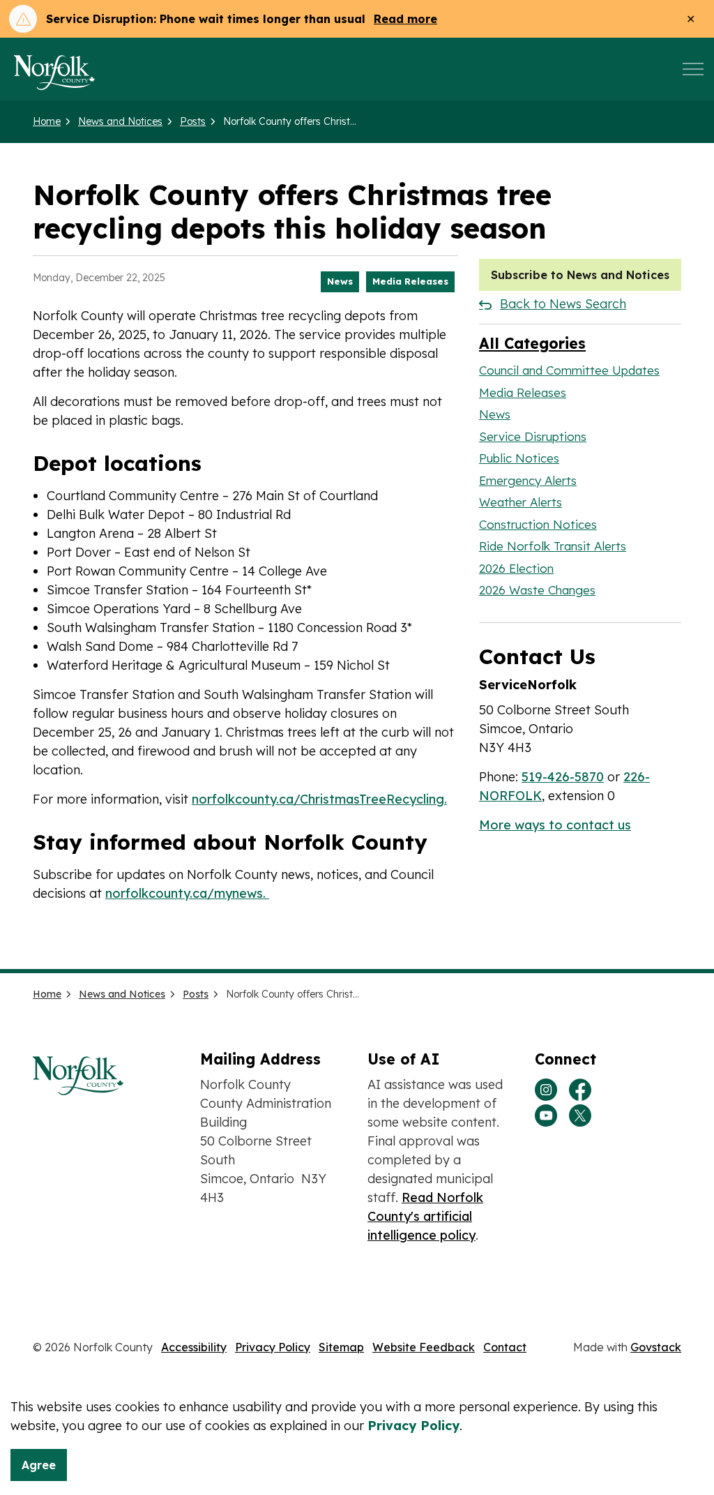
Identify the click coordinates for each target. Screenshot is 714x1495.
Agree (39, 1465)
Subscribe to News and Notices (580, 275)
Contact (504, 1347)
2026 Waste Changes (537, 590)
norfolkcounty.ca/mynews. (187, 893)
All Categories (532, 343)
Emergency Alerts (528, 480)
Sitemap (341, 1347)
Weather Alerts (520, 502)
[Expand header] (693, 69)
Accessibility (194, 1347)
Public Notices (519, 458)
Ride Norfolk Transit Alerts (552, 546)
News (340, 281)
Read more (405, 19)
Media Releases (410, 281)
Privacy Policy (272, 1347)
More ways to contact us (555, 825)
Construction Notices (538, 524)
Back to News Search (563, 304)
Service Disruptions (532, 436)
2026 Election (516, 568)
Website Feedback (423, 1347)
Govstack (655, 1347)
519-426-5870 (563, 777)
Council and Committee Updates (569, 370)
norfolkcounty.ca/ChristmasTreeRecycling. (319, 799)
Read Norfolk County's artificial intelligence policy (425, 1216)
